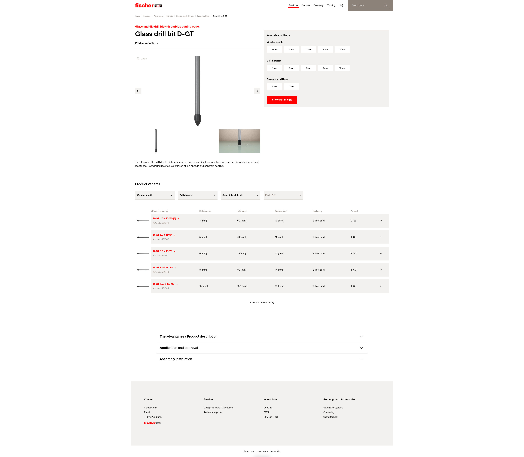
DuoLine (268, 407)
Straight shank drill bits (184, 16)
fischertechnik (330, 417)
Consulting (328, 412)
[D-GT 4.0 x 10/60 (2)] (143, 221)
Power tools (158, 16)
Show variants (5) (282, 99)
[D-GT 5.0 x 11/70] (143, 237)
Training (331, 5)
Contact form (150, 407)
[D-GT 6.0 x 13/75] (143, 253)
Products (146, 16)
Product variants (144, 43)
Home (137, 16)
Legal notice (261, 451)
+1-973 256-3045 (153, 417)
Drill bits (169, 16)
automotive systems (333, 407)
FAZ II (266, 412)
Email (147, 412)
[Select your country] (342, 5)
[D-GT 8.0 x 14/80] (143, 270)
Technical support (213, 412)
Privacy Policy (275, 451)
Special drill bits (203, 16)
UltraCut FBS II (271, 417)
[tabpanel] (156, 141)
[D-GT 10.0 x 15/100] (143, 286)
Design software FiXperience (218, 407)
